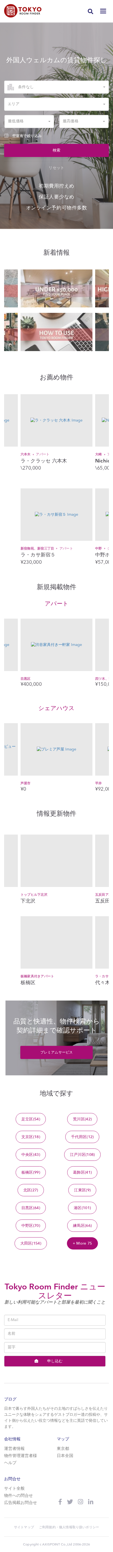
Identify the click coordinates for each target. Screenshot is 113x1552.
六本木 (35, 454)
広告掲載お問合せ (20, 1503)
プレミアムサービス (56, 1052)
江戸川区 (82, 1154)
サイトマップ (24, 1527)
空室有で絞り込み (27, 135)
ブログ (10, 1399)
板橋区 (30, 1172)
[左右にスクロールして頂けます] (56, 288)
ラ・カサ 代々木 (33, 976)
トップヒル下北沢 (34, 894)
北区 (30, 1190)
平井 (98, 783)
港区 (82, 1207)
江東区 (82, 1190)
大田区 (30, 1243)
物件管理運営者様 (20, 1456)
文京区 (30, 1136)
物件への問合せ (18, 1496)
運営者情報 (14, 1449)
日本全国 (65, 1456)
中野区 (30, 1225)
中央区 (30, 1154)
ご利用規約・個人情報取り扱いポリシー (69, 1527)
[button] (56, 87)
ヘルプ (10, 1463)
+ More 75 (82, 1243)
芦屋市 (26, 783)
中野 (37, 548)
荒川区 (82, 1119)
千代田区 (82, 1136)
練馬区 (82, 1225)
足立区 (30, 1119)
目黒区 (26, 678)
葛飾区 (82, 1172)
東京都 (63, 1449)
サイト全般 (14, 1489)
